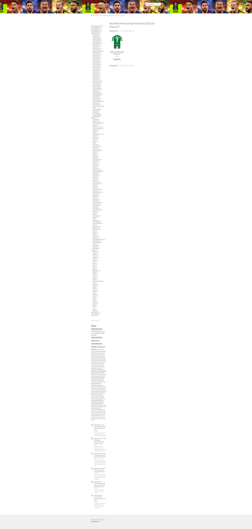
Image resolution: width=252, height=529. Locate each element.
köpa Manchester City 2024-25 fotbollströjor (97, 368)
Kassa (101, 10)
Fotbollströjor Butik (95, 331)
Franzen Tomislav (97, 495)
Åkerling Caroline (97, 424)
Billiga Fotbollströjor (100, 4)
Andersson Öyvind (98, 453)
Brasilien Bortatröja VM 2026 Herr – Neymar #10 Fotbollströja (99, 470)
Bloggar (120, 10)
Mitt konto (107, 10)
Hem (92, 10)
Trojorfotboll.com (95, 521)
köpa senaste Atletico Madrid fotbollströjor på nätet (98, 387)
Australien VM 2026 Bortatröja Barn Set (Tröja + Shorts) (100, 498)
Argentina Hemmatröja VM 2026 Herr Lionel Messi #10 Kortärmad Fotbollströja (99, 485)
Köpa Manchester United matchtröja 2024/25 (98, 373)
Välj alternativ (117, 59)
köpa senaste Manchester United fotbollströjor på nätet (97, 403)
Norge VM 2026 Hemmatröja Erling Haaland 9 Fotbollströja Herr (100, 455)
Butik (97, 10)
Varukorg (114, 10)
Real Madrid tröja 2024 (94, 418)
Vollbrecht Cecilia (97, 438)
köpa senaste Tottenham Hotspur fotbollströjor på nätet (98, 411)
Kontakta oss (128, 10)
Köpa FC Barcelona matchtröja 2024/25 (97, 362)
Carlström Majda (97, 481)
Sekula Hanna (97, 468)
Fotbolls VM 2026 (137, 10)
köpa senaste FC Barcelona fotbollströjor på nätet (98, 393)
